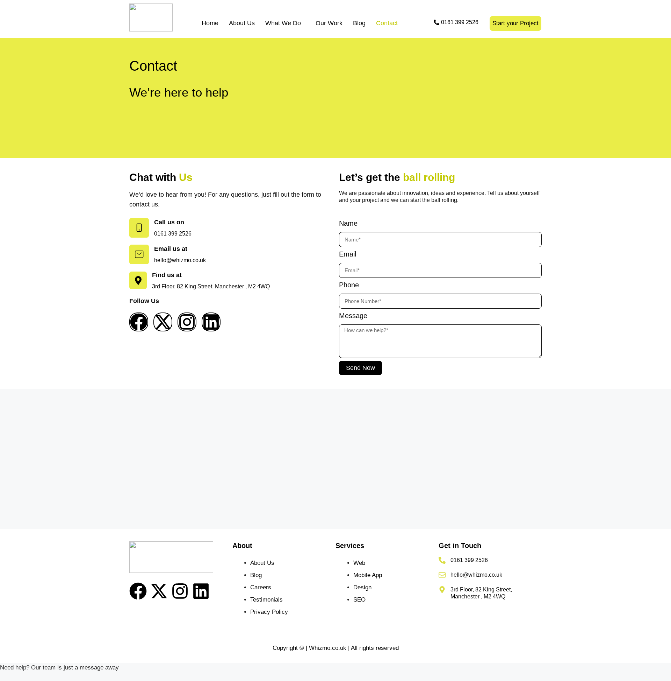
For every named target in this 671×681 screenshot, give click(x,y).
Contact (387, 23)
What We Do (283, 23)
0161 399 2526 (469, 560)
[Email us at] (139, 254)
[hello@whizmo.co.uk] (442, 574)
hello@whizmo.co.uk (476, 575)
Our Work (329, 23)
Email (347, 254)
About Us (242, 23)
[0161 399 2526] (442, 560)
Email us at (170, 248)
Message (353, 316)
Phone (349, 285)
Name (348, 223)
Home (210, 23)
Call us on (169, 222)
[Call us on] (139, 228)
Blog (359, 23)
